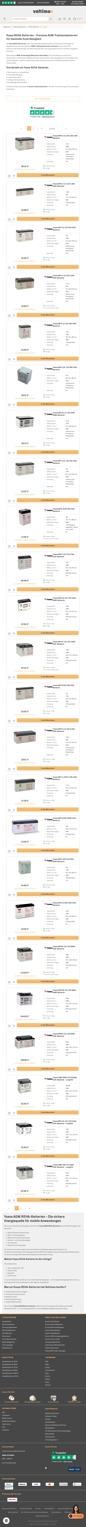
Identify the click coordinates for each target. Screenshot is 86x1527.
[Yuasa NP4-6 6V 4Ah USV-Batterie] (25, 517)
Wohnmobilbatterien (9, 1330)
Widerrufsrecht (7, 1418)
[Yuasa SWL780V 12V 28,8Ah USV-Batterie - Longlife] (25, 1085)
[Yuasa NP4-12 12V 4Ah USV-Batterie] (25, 332)
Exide (47, 1364)
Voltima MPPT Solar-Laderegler (55, 1351)
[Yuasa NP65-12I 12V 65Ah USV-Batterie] (25, 1042)
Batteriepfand (49, 1428)
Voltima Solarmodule (52, 1348)
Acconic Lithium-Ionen (52, 1339)
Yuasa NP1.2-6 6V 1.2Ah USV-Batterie (65, 778)
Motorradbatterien (8, 1324)
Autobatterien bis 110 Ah (10, 1376)
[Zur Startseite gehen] (43, 11)
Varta (47, 1373)
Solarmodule (6, 1336)
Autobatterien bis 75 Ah (10, 1367)
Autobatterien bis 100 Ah (10, 1373)
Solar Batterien (7, 1333)
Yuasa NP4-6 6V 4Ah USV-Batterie (64, 510)
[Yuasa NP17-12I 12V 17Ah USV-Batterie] (25, 562)
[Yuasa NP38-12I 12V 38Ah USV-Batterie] (25, 954)
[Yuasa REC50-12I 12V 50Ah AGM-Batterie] (25, 998)
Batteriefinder (49, 1434)
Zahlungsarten (50, 1437)
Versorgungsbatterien (9, 1327)
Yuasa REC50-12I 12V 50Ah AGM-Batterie (64, 991)
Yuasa (47, 1382)
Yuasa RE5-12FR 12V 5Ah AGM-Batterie (63, 860)
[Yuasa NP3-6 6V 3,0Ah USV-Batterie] (25, 826)
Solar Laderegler (7, 1345)
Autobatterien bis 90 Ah (10, 1370)
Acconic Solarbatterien (52, 1333)
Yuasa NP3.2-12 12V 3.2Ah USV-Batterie (64, 730)
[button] (43, 1392)
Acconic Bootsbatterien (53, 1330)
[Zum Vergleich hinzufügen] (9, 175)
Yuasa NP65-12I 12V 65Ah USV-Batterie (64, 1035)
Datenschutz (6, 1424)
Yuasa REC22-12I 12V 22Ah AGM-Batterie (64, 599)
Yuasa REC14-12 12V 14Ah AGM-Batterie (64, 414)
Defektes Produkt (51, 1416)
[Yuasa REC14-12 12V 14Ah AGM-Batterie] (25, 421)
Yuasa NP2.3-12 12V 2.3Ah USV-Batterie (64, 185)
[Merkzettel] (64, 19)
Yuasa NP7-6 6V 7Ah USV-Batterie (64, 686)
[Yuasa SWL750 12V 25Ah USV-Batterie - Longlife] (25, 1173)
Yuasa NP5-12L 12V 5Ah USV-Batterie (65, 368)
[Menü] (4, 18)
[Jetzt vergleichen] (59, 19)
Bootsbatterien (7, 1348)
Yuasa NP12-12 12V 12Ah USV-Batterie (65, 137)
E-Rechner (5, 1430)
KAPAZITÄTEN (7, 1357)
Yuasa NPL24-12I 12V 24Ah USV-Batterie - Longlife (64, 1122)
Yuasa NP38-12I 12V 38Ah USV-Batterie (64, 948)
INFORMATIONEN (9, 1408)
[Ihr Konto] (69, 19)
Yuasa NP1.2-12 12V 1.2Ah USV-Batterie (63, 277)
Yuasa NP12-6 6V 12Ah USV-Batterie (65, 904)
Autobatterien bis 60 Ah (10, 1364)
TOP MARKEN (50, 1357)
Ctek (46, 1361)
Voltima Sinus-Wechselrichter (55, 1345)
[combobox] (29, 18)
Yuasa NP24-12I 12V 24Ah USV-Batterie (64, 643)
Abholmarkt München (52, 1413)
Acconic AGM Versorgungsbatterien (57, 1336)
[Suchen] (50, 18)
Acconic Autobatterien (52, 1321)
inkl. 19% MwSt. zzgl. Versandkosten (25, 169)
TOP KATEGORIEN (9, 1317)
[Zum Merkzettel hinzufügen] (14, 175)
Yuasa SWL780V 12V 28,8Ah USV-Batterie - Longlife (65, 1078)
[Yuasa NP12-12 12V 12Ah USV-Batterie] (25, 144)
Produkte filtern (44, 99)
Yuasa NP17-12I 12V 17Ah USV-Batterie (63, 555)
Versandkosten (50, 1422)
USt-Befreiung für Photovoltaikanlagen (58, 1431)
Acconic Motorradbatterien (54, 1324)
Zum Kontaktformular (9, 1463)
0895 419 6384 (8, 1455)
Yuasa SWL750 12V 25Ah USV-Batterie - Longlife (63, 1166)
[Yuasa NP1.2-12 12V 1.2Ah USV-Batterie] (25, 283)
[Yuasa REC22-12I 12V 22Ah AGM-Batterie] (25, 606)
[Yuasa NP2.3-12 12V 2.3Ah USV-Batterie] (25, 192)
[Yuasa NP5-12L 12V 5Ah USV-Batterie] (25, 375)
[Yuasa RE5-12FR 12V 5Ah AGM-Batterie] (25, 867)
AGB (3, 1412)
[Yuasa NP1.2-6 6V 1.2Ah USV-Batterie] (25, 785)
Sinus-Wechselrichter (9, 1339)
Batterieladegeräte (8, 1342)
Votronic (48, 1385)
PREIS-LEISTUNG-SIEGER (55, 1317)
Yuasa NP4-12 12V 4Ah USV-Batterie (65, 325)
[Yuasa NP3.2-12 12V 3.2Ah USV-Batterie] (25, 737)
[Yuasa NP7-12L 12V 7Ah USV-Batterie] (25, 469)
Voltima (47, 1379)
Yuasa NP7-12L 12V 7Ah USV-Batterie (65, 462)
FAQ (3, 1427)
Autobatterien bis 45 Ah (10, 1361)
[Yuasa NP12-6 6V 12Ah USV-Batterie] (25, 911)
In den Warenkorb (48, 175)
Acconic (47, 1376)
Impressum (6, 1415)
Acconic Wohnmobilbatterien (54, 1327)
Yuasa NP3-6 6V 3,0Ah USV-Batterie (65, 819)
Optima (47, 1367)
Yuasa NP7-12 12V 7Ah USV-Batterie (64, 229)
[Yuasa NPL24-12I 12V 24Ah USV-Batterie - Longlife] (25, 1129)
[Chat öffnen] (76, 1516)
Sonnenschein (50, 1370)
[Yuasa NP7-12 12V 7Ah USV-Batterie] (25, 235)
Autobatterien (6, 1321)
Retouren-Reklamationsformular (55, 1425)
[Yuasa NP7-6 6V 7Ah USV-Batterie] (25, 693)
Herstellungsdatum (51, 1440)
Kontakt (47, 1419)
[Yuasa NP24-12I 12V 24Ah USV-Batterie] (25, 650)
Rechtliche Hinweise (8, 1421)
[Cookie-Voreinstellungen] (6, 1521)
